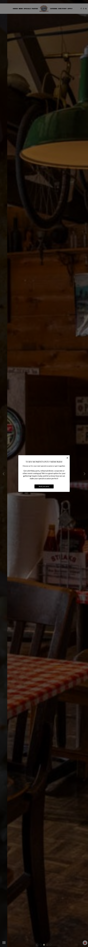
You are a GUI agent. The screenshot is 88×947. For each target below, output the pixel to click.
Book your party (44, 486)
